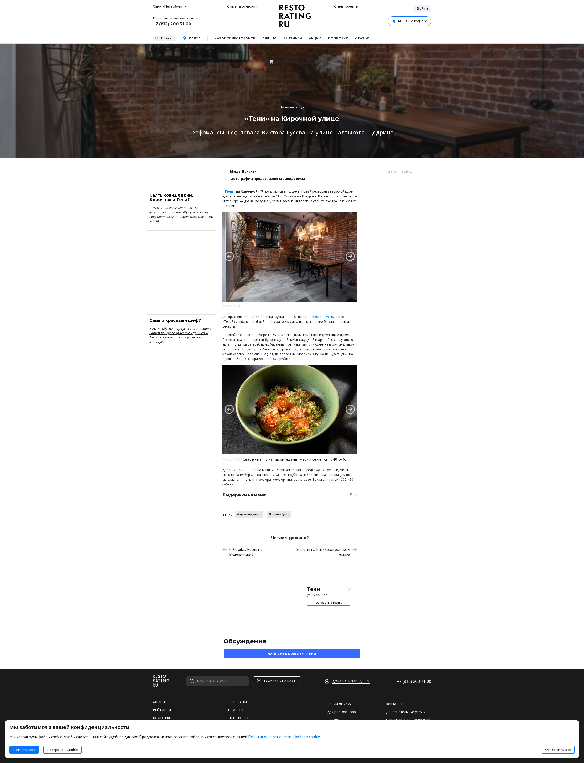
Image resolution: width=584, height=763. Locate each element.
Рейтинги (292, 38)
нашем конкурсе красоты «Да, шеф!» (178, 333)
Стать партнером (242, 6)
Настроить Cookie (62, 750)
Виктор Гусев (322, 317)
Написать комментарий (292, 653)
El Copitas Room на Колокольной (245, 552)
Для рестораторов (342, 712)
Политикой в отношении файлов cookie (284, 736)
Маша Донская (243, 171)
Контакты (394, 704)
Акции (315, 38)
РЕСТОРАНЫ (237, 702)
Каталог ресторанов (235, 38)
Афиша (269, 38)
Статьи (362, 38)
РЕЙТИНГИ (162, 710)
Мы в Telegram (412, 21)
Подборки (338, 38)
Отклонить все (558, 750)
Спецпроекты (345, 6)
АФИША (159, 702)
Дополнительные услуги (405, 712)
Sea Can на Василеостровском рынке (323, 552)
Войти (422, 8)
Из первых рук (292, 107)
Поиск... (167, 38)
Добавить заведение (351, 681)
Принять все (24, 750)
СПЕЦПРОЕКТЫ (239, 718)
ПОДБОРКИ (162, 718)
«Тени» (228, 191)
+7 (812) (414, 681)
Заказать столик (329, 602)
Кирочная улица (249, 514)
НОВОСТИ (235, 710)
